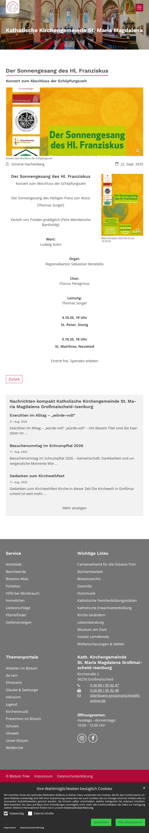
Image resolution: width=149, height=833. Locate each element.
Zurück (14, 379)
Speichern (101, 822)
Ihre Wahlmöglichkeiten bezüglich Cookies (74, 788)
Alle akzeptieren (130, 822)
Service (13, 553)
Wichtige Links (92, 553)
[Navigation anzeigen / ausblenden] (139, 7)
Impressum (10, 827)
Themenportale (22, 657)
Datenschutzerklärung (78, 807)
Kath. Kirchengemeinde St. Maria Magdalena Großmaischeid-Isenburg (109, 662)
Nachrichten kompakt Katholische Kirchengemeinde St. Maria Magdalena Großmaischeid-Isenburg (73, 404)
